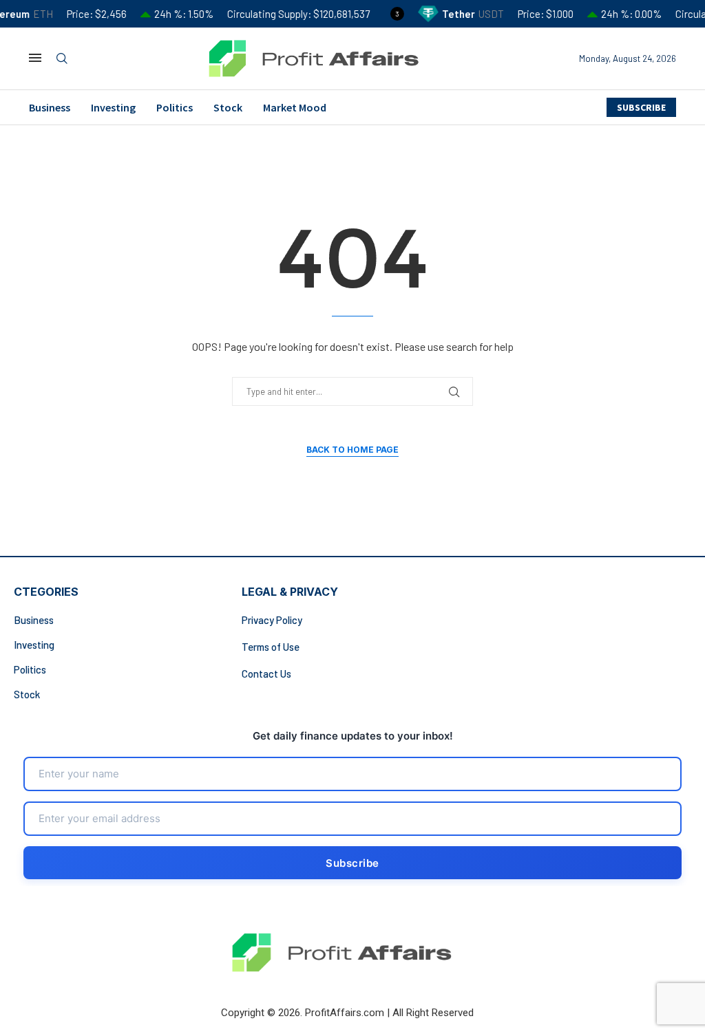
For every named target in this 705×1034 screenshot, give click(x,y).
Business (49, 107)
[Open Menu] (35, 58)
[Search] (62, 59)
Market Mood (294, 107)
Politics (174, 107)
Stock (227, 107)
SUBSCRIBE (641, 107)
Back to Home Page (352, 449)
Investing (113, 107)
